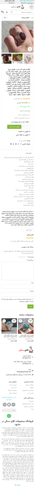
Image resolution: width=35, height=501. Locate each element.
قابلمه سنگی (28, 473)
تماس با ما (31, 393)
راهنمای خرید (13, 382)
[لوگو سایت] (17, 7)
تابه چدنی (26, 446)
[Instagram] (5, 405)
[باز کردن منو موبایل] (31, 7)
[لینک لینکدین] (13, 144)
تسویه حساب (13, 385)
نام (32, 283)
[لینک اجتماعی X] (18, 144)
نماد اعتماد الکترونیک (28, 404)
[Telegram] (9, 405)
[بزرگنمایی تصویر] (30, 49)
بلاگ (32, 409)
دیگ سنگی (11, 440)
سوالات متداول (30, 385)
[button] (32, 37)
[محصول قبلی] (7, 18)
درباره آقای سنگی (29, 398)
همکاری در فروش (29, 406)
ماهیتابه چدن (6, 444)
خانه (32, 18)
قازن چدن (32, 446)
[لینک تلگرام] (11, 144)
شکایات (32, 388)
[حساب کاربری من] (7, 12)
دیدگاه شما (30, 260)
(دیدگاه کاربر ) (18, 99)
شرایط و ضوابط (12, 390)
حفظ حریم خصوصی (28, 390)
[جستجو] (12, 12)
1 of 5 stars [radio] (24, 257)
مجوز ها (31, 401)
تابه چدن (11, 444)
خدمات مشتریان (29, 382)
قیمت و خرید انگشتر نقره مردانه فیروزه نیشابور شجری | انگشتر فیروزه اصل (26, 336)
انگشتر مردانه (25, 18)
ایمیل (32, 291)
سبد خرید (14, 388)
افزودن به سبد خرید (14, 127)
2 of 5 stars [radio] (23, 257)
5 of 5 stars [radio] (19, 257)
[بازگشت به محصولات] (5, 18)
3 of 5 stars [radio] (21, 257)
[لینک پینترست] (16, 144)
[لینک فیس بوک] (21, 144)
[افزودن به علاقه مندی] (20, 321)
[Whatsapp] (13, 405)
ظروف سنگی (21, 465)
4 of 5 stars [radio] (20, 257)
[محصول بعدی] (2, 18)
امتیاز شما (30, 257)
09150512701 (24, 3)
